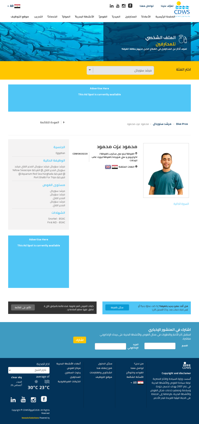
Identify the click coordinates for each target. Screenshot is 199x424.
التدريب (38, 16)
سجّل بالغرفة (117, 307)
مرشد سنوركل (162, 123)
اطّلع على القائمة (23, 307)
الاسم (185, 345)
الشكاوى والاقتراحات (101, 373)
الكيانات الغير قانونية (69, 382)
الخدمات (52, 16)
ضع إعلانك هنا (104, 368)
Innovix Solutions (30, 418)
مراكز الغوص (74, 368)
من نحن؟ (139, 364)
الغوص (103, 16)
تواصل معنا (147, 5)
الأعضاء (146, 16)
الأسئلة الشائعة (135, 377)
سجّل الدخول (105, 364)
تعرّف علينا (167, 5)
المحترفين (131, 16)
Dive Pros (182, 123)
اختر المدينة (43, 364)
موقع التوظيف (20, 16)
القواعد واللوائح (135, 373)
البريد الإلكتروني (135, 346)
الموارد (66, 16)
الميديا (116, 16)
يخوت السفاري (73, 373)
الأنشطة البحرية (84, 16)
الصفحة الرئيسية (165, 16)
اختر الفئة (183, 69)
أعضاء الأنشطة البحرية (68, 364)
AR (11, 6)
